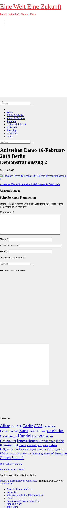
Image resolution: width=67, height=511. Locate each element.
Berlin (28, 426)
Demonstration (9, 431)
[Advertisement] (33, 63)
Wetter (46, 453)
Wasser (21, 453)
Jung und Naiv (14, 503)
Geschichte (55, 431)
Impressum (12, 506)
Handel (24, 435)
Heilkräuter (8, 441)
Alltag (5, 425)
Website (4, 251)
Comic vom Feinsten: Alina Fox (23, 501)
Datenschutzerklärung (11, 464)
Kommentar (7, 212)
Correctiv (11, 492)
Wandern (13, 454)
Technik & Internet (16, 124)
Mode (40, 446)
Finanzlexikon (37, 431)
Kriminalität (9, 445)
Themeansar (6, 483)
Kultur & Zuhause (16, 118)
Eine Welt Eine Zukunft (30, 6)
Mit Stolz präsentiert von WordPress (19, 480)
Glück (14, 437)
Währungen (59, 453)
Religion (5, 449)
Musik (45, 446)
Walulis (10, 498)
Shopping (11, 130)
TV (50, 449)
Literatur (22, 446)
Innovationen (27, 441)
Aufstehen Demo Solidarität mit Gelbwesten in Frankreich (30, 184)
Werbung (37, 453)
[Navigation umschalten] (1, 101)
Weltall (28, 454)
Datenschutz (49, 426)
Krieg (60, 441)
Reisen (53, 445)
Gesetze (6, 436)
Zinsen (5, 457)
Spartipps (11, 121)
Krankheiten (46, 441)
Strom (26, 449)
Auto (19, 426)
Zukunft (17, 458)
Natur (9, 136)
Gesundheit (12, 133)
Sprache (16, 449)
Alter (13, 426)
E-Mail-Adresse (9, 245)
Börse (10, 112)
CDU (38, 425)
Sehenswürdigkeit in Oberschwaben (25, 495)
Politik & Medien (15, 115)
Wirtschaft (12, 127)
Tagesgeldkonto (36, 450)
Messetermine (32, 446)
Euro (23, 430)
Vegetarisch (58, 449)
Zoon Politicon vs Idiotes (19, 489)
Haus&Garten (42, 436)
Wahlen (4, 453)
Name (4, 239)
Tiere (45, 449)
